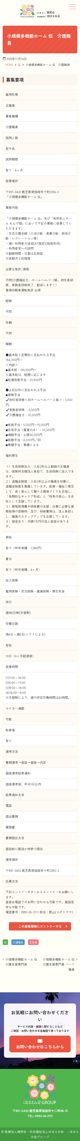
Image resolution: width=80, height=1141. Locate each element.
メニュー (72, 6)
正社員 (33, 942)
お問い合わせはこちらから (40, 1046)
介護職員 (18, 942)
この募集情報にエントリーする (40, 926)
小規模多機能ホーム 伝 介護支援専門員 (22, 961)
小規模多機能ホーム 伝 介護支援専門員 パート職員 (60, 964)
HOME (9, 65)
